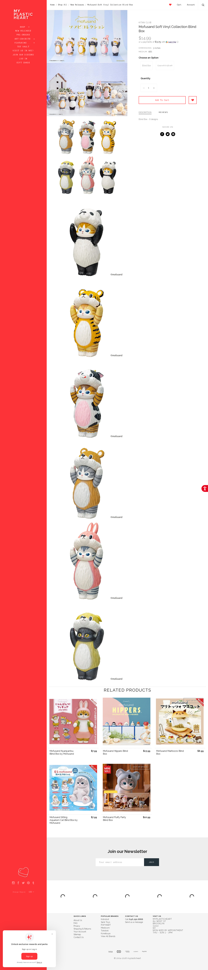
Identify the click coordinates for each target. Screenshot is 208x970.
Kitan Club (145, 22)
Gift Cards (23, 63)
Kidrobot (105, 919)
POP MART (106, 925)
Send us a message (134, 922)
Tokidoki (105, 930)
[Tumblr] (33, 883)
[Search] (203, 5)
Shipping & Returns (82, 929)
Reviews (163, 112)
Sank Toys (105, 922)
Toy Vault (23, 47)
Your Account (80, 931)
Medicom (105, 928)
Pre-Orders (23, 35)
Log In (23, 59)
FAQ (75, 923)
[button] (168, 42)
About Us (78, 920)
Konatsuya (105, 933)
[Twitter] (23, 883)
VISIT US (157, 916)
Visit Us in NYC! (23, 51)
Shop (23, 27)
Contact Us (79, 937)
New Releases (23, 31)
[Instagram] (13, 883)
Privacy (77, 926)
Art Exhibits (23, 39)
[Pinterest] (28, 883)
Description (145, 112)
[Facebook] (18, 883)
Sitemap (77, 934)
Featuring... (23, 43)
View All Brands (108, 936)
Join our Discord (23, 55)
